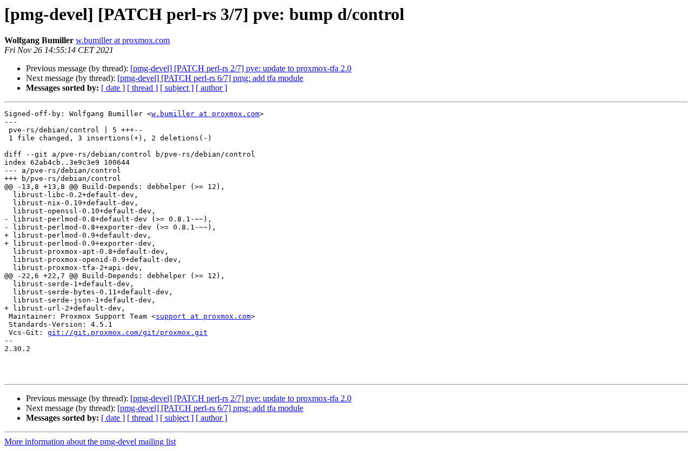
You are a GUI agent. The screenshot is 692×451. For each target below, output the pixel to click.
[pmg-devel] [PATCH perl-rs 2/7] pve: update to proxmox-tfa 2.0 (240, 68)
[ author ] (211, 87)
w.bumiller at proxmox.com (123, 40)
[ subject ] (177, 87)
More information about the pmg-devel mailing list (90, 441)
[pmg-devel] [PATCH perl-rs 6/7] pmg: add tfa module (210, 78)
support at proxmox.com (203, 316)
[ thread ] (142, 87)
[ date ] (113, 87)
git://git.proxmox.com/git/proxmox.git (128, 332)
